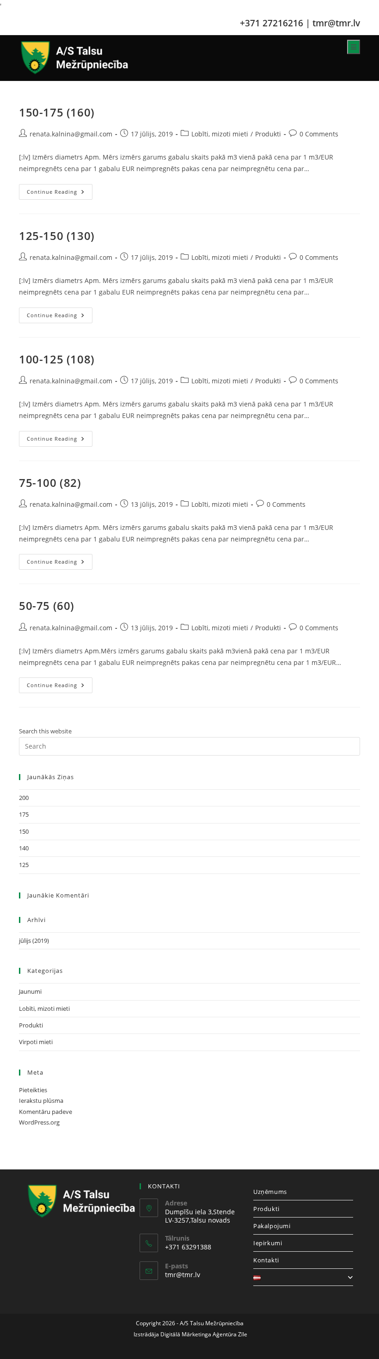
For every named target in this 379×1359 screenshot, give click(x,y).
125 (24, 865)
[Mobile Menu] (353, 47)
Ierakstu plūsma (41, 1100)
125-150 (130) (57, 235)
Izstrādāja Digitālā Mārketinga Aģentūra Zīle (189, 1334)
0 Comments (319, 133)
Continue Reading (59, 193)
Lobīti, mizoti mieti (219, 133)
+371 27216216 (271, 23)
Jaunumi (30, 991)
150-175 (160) (57, 112)
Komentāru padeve (45, 1111)
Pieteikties (33, 1090)
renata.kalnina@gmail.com (71, 133)
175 (24, 814)
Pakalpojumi (272, 1226)
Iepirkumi (267, 1243)
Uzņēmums (270, 1191)
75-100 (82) (50, 482)
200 (24, 797)
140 (24, 848)
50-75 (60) (46, 605)
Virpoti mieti (36, 1042)
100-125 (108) (57, 359)
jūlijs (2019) (34, 940)
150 (24, 831)
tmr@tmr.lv (336, 23)
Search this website (45, 731)
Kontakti (266, 1260)
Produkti (268, 133)
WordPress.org (39, 1122)
